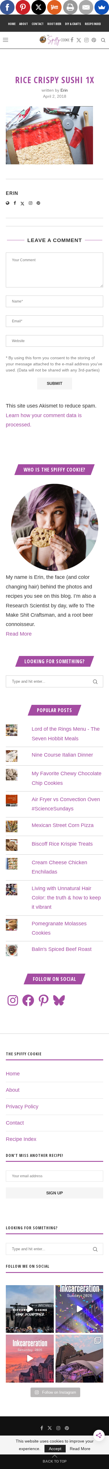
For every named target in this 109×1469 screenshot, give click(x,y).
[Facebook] (71, 40)
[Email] (86, 7)
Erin (64, 90)
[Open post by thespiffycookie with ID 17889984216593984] (79, 1359)
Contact (38, 24)
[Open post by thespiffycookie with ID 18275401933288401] (30, 1359)
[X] (38, 7)
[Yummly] (54, 7)
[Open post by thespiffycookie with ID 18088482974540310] (30, 1309)
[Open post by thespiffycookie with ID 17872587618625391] (79, 1309)
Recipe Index (93, 24)
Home (11, 24)
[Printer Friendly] (70, 7)
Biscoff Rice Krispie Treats (62, 844)
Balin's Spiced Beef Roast (62, 949)
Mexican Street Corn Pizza (63, 825)
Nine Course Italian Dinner (62, 755)
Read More (19, 634)
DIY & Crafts (73, 24)
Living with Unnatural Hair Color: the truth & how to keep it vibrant (66, 897)
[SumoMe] (101, 7)
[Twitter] (78, 40)
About (23, 24)
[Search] (103, 40)
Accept (55, 1448)
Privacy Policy (22, 1106)
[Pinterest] (94, 40)
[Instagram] (86, 40)
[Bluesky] (59, 1000)
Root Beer (54, 24)
